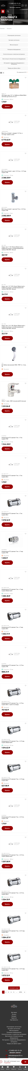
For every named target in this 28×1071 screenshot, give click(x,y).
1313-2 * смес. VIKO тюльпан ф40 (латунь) (14, 401)
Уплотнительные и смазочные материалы (14, 54)
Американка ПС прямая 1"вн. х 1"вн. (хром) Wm (12, 476)
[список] (3, 73)
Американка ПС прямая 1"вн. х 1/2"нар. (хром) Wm (13, 779)
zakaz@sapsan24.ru (15, 1055)
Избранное (13, 1069)
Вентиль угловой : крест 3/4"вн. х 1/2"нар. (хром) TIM (14, 171)
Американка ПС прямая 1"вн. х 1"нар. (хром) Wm (12, 627)
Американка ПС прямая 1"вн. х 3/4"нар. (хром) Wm (13, 931)
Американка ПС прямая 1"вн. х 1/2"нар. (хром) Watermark (13, 741)
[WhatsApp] (22, 5)
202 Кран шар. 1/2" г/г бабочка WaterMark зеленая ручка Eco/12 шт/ (14, 95)
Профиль (25, 1069)
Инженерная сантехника (14, 35)
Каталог (9, 28)
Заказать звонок (15, 7)
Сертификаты (14, 1020)
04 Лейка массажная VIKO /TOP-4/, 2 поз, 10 (14, 365)
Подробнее (7, 1062)
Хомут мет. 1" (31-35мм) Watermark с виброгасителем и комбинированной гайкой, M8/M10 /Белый (12, 248)
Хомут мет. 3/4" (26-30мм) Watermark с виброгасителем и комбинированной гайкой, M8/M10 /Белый (13, 327)
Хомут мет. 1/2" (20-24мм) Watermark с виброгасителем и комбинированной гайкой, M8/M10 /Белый (13, 288)
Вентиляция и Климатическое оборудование (14, 58)
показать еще (14, 988)
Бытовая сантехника (14, 40)
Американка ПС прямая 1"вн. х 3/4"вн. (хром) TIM (13, 817)
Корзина (20, 1069)
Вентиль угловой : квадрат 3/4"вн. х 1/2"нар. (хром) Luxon (12, 133)
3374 (20, 992)
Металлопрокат (14, 44)
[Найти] (8, 11)
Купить (7, 106)
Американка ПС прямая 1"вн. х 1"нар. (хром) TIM (12, 552)
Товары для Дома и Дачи (14, 68)
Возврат (14, 1016)
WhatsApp (12, 1058)
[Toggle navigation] (3, 11)
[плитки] (1, 73)
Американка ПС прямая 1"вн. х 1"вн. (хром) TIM (12, 438)
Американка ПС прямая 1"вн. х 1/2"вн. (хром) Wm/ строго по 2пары (13, 703)
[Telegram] (26, 5)
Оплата (14, 1014)
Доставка (14, 1012)
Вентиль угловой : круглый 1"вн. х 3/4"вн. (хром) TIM (14, 209)
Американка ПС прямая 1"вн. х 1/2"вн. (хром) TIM (13, 665)
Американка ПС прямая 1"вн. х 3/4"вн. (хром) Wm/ (13, 893)
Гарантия (14, 1018)
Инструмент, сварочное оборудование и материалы (14, 63)
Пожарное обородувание (14, 49)
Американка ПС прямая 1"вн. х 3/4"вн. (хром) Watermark (13, 855)
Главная (2, 28)
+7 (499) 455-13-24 (15, 3)
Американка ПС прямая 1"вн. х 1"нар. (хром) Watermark (12, 590)
